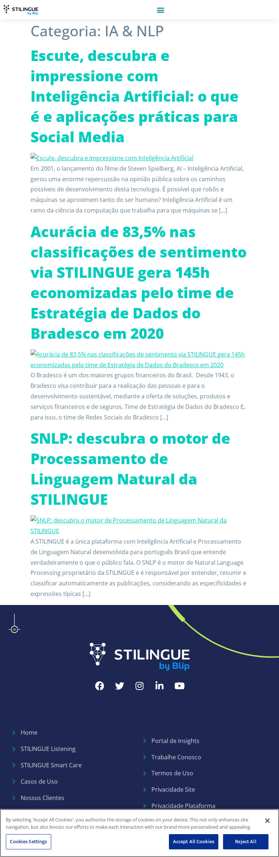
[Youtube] (179, 686)
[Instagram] (139, 686)
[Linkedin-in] (159, 686)
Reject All (245, 841)
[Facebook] (99, 686)
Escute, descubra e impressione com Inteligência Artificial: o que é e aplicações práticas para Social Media (135, 96)
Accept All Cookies (193, 841)
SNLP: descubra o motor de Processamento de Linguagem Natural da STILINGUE (130, 468)
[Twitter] (119, 686)
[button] (160, 10)
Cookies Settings (28, 841)
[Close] (267, 821)
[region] (139, 833)
